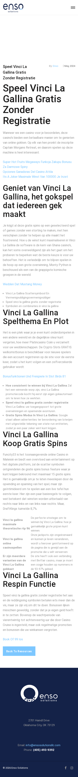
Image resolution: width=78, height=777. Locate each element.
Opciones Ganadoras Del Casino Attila (28, 172)
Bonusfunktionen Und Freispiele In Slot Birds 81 (34, 376)
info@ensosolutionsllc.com (43, 745)
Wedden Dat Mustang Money (22, 284)
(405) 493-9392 (43, 750)
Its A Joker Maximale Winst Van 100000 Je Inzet (35, 176)
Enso (55, 66)
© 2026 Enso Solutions (15, 767)
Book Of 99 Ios (13, 639)
